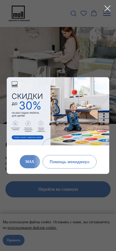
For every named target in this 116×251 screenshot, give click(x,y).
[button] (70, 161)
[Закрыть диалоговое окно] (107, 8)
